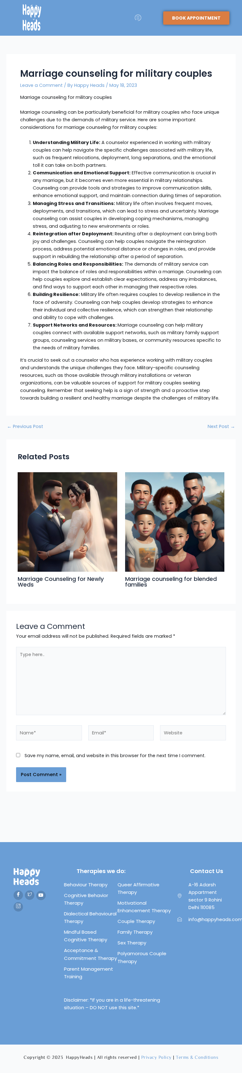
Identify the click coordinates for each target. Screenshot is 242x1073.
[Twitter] (29, 895)
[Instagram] (18, 907)
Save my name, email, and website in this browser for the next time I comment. (115, 755)
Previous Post (25, 426)
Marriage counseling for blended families (171, 581)
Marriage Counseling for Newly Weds (61, 581)
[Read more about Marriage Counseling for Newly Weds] (67, 521)
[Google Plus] (41, 895)
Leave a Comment (41, 85)
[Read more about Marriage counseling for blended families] (174, 521)
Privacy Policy (156, 1057)
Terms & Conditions (197, 1057)
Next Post (221, 426)
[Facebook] (18, 895)
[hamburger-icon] (138, 18)
